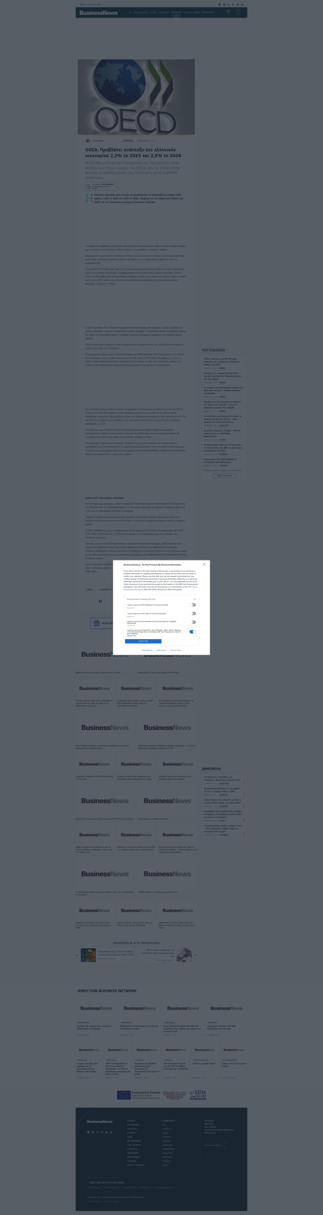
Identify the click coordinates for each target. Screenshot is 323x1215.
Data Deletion (147, 650)
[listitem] (161, 599)
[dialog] (161, 607)
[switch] (193, 604)
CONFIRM (143, 641)
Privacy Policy (175, 650)
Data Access (161, 650)
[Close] (205, 565)
